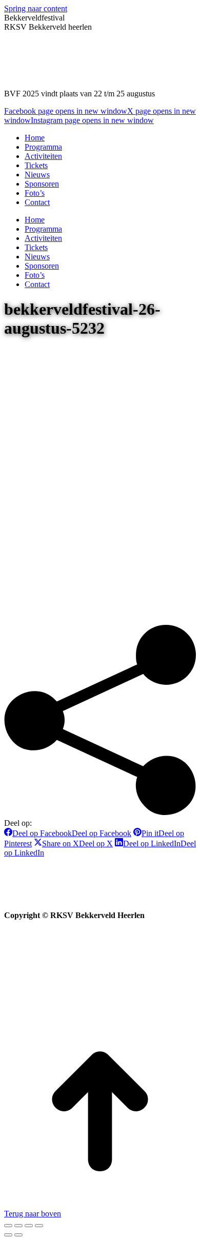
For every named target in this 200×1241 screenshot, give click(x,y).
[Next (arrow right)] (18, 1234)
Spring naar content (35, 8)
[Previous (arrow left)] (8, 1234)
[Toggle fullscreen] (29, 1225)
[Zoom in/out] (39, 1225)
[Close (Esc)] (8, 1225)
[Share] (18, 1225)
